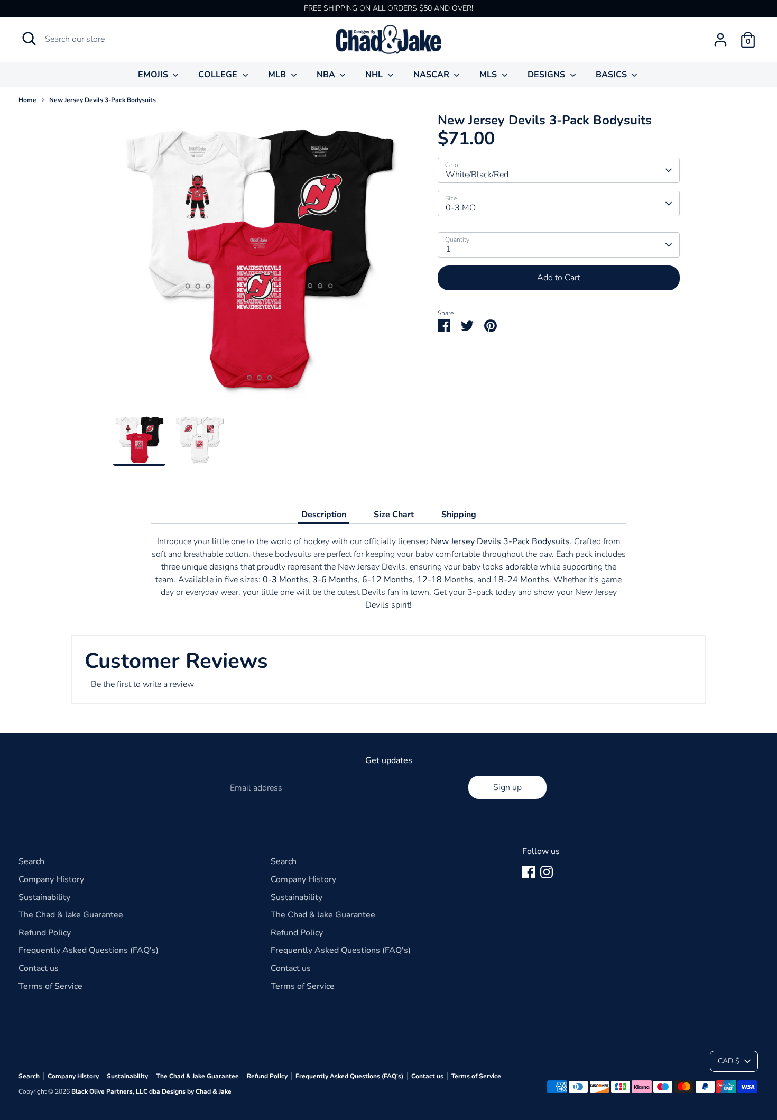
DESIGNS (547, 74)
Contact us (38, 968)
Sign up (507, 787)
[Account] (720, 39)
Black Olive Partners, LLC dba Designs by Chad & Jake (151, 1091)
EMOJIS (154, 74)
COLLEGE (218, 74)
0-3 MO (461, 208)
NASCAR (432, 74)
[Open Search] (29, 38)
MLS (489, 74)
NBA (327, 74)
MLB (278, 74)
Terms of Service (50, 986)
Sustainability (44, 897)
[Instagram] (546, 872)
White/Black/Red (477, 174)
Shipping (458, 514)
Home (27, 100)
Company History (51, 879)
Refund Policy (44, 933)
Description (323, 514)
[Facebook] (528, 872)
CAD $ (728, 1061)
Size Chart (394, 514)
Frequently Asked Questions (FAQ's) (88, 950)
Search (31, 861)
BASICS (612, 74)
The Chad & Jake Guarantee (70, 915)
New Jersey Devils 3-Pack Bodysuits (102, 100)
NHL (375, 74)
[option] (259, 263)
